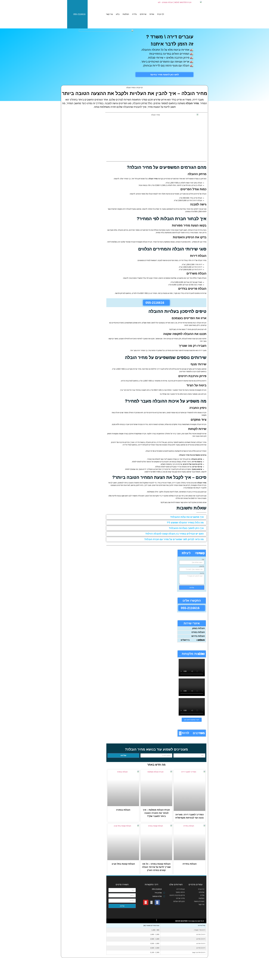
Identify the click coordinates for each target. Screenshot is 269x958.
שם (203, 559)
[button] (156, 517)
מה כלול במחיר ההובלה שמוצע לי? (185, 522)
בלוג (117, 14)
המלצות (126, 14)
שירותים (143, 14)
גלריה (134, 14)
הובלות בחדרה (190, 864)
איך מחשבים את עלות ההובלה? (187, 517)
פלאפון (201, 566)
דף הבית (160, 14)
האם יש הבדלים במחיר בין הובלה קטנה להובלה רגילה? (174, 533)
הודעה (202, 573)
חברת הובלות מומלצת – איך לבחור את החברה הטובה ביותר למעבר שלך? (156, 813)
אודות (152, 14)
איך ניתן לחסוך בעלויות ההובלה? (186, 528)
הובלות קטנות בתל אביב (123, 864)
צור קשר (109, 14)
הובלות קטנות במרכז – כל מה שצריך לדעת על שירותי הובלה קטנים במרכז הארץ (156, 867)
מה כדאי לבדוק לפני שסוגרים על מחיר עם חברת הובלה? (174, 539)
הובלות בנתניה (123, 810)
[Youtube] (145, 902)
